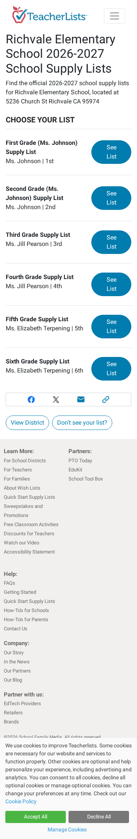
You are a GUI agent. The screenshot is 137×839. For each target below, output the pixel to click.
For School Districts (25, 460)
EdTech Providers (22, 703)
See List (119, 152)
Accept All (35, 817)
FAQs (9, 583)
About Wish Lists (22, 488)
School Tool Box (85, 479)
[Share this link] (106, 399)
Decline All (99, 817)
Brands (11, 722)
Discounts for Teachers (29, 533)
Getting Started (20, 592)
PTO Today (80, 460)
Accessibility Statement (29, 552)
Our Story (14, 652)
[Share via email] (81, 399)
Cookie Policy (21, 801)
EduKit (75, 470)
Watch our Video (21, 543)
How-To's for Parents (26, 619)
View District (27, 422)
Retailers (13, 712)
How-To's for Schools (26, 610)
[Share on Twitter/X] (55, 399)
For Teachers (18, 470)
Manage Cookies (67, 829)
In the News (17, 662)
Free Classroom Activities (31, 524)
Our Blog (13, 680)
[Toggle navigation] (114, 16)
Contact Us (15, 628)
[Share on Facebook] (31, 399)
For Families (17, 479)
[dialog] (68, 788)
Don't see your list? (82, 422)
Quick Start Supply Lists (29, 497)
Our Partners (17, 671)
